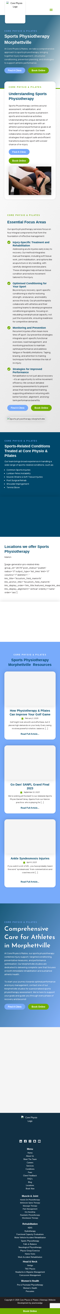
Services (30, 1166)
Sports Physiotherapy (30, 1241)
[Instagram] (30, 1141)
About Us (30, 1156)
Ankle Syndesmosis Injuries (30, 858)
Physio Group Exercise (30, 1251)
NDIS (30, 1228)
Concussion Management (30, 1275)
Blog (30, 1182)
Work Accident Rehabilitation (30, 1257)
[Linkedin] (20, 1141)
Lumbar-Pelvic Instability (19, 473)
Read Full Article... (30, 734)
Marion (8, 556)
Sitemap (43, 1300)
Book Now (30, 1189)
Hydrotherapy (30, 1231)
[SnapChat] (34, 1141)
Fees (30, 1172)
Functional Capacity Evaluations (30, 1234)
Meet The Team (30, 1159)
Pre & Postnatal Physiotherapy (30, 1285)
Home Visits (30, 1254)
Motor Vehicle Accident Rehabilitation (30, 1237)
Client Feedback (30, 1176)
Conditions (30, 1169)
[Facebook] (25, 1141)
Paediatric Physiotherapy (30, 1215)
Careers (30, 1163)
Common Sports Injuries (18, 469)
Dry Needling (30, 1212)
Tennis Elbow (13, 487)
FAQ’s (30, 1179)
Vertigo (30, 1265)
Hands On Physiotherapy (30, 1200)
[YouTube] (39, 1141)
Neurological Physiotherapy (30, 1247)
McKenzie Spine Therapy (30, 1203)
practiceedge (37, 1303)
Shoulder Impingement (18, 483)
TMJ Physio (30, 1269)
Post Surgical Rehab (17, 480)
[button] (51, 9)
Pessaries (30, 1291)
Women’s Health (30, 1288)
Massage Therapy (30, 1206)
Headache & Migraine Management (30, 1272)
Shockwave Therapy (30, 1218)
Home (30, 1153)
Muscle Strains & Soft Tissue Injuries (25, 476)
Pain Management (30, 1209)
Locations (30, 1185)
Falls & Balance (30, 1244)
